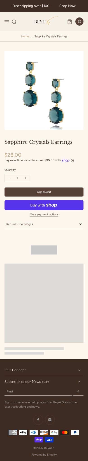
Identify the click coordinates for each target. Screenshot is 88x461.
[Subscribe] (78, 391)
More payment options (44, 214)
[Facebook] (38, 420)
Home (25, 36)
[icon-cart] (69, 21)
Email (10, 391)
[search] (14, 21)
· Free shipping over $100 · (32, 6)
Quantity (10, 169)
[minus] (9, 178)
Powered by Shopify (44, 454)
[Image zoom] (44, 90)
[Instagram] (50, 420)
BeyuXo (49, 448)
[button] (44, 192)
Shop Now (67, 6)
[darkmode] (79, 21)
